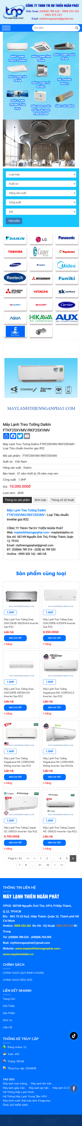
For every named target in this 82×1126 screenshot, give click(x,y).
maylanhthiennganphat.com (31, 532)
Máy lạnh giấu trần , (14, 1088)
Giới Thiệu (9, 1006)
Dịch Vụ (7, 1020)
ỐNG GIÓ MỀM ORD (15, 1105)
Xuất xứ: (8, 461)
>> (61, 865)
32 (47, 865)
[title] (10, 1120)
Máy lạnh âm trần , (42, 1083)
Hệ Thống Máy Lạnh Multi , (19, 1092)
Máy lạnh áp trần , (39, 1088)
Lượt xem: (9, 493)
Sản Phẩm (9, 1013)
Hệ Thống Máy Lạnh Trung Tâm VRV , (25, 1096)
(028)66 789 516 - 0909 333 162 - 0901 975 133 (59, 13)
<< (28, 858)
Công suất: (10, 479)
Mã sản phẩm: (12, 455)
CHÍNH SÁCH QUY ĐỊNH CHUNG (23, 973)
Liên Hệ (7, 1027)
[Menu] (6, 28)
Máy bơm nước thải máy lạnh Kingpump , (27, 1100)
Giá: (5, 486)
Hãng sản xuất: (12, 467)
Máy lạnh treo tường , (15, 1083)
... (54, 858)
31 (40, 865)
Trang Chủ (9, 999)
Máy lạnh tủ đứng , (64, 1088)
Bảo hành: (9, 473)
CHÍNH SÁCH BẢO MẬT (17, 980)
